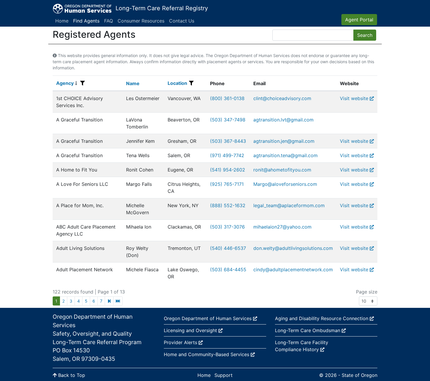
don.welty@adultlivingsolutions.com (293, 248)
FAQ (108, 21)
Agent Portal (359, 20)
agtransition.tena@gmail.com (285, 155)
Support (223, 375)
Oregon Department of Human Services (208, 318)
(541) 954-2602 (227, 170)
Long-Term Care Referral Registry (162, 8)
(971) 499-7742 (227, 155)
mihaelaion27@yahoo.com (282, 227)
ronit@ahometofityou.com (282, 170)
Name (133, 83)
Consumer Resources (141, 21)
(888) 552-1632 (227, 205)
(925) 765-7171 (227, 184)
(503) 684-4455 (228, 269)
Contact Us (181, 21)
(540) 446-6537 (228, 248)
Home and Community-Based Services (207, 354)
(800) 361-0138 (227, 98)
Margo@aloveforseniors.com (285, 184)
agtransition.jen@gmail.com (283, 141)
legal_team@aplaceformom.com (289, 205)
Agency (65, 83)
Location (177, 83)
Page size (366, 292)
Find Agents (86, 21)
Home (61, 21)
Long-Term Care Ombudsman (308, 330)
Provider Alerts (181, 342)
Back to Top (71, 375)
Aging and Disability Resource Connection (322, 318)
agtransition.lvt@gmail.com (283, 120)
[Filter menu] (82, 83)
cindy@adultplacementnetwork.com (293, 269)
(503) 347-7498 (227, 120)
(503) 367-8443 (228, 141)
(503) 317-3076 (227, 227)
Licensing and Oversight (191, 330)
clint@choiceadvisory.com (282, 98)
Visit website (354, 98)
